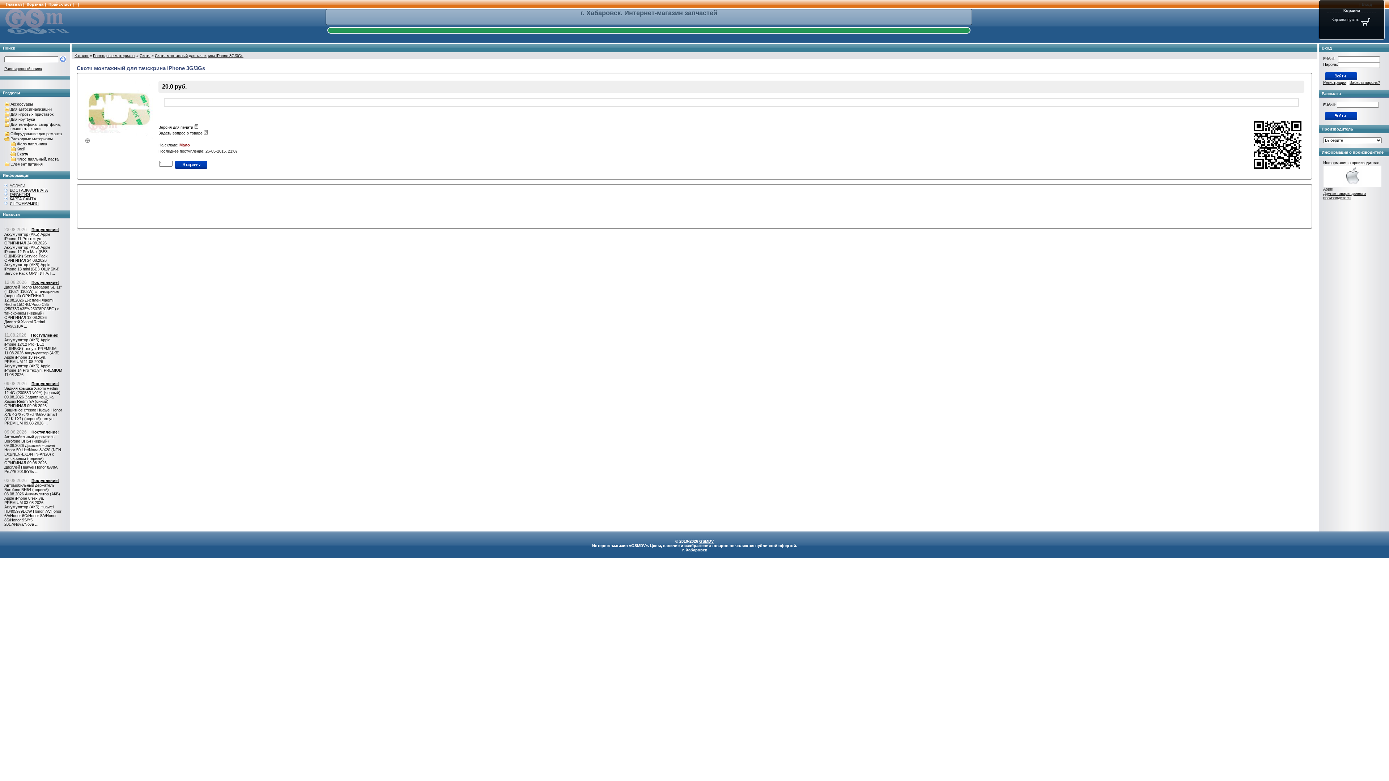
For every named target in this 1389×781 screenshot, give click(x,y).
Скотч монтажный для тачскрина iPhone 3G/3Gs (199, 56)
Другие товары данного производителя (1344, 195)
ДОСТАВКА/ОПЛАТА (29, 190)
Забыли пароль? (1365, 82)
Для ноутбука (22, 119)
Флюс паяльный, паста (38, 159)
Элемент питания (26, 164)
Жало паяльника (32, 144)
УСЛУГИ (17, 186)
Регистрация (1334, 82)
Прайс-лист (59, 4)
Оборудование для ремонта (36, 134)
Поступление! (45, 229)
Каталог (82, 56)
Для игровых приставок (32, 114)
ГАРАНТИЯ (20, 194)
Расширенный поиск (23, 69)
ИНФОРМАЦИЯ (24, 203)
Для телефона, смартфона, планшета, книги (35, 126)
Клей (21, 149)
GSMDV (706, 541)
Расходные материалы (31, 139)
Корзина (35, 4)
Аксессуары (21, 104)
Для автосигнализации (31, 109)
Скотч (22, 154)
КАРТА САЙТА (23, 199)
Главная (14, 4)
